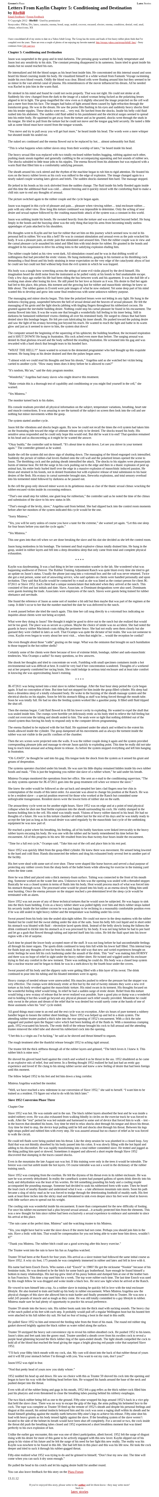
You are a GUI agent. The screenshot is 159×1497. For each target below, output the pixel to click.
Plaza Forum (75, 1471)
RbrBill (19, 13)
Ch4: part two (28, 46)
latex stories (79, 1492)
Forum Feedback (35, 16)
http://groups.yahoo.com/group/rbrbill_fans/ (116, 42)
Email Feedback (16, 16)
